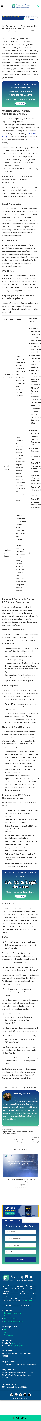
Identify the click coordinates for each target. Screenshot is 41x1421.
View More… (28, 1301)
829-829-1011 (16, 1343)
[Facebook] (11, 1394)
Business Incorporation (12, 1313)
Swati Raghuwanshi (15, 31)
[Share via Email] (35, 1088)
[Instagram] (20, 1394)
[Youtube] (24, 1394)
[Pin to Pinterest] (32, 1088)
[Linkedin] (29, 1394)
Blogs (6, 1329)
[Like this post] (24, 1088)
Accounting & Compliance (13, 1321)
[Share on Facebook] (27, 1088)
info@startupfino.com (18, 1346)
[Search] (38, 6)
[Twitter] (16, 1394)
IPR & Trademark (10, 1319)
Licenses (7, 1316)
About (6, 1332)
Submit (20, 1259)
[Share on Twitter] (29, 1088)
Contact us (8, 1335)
